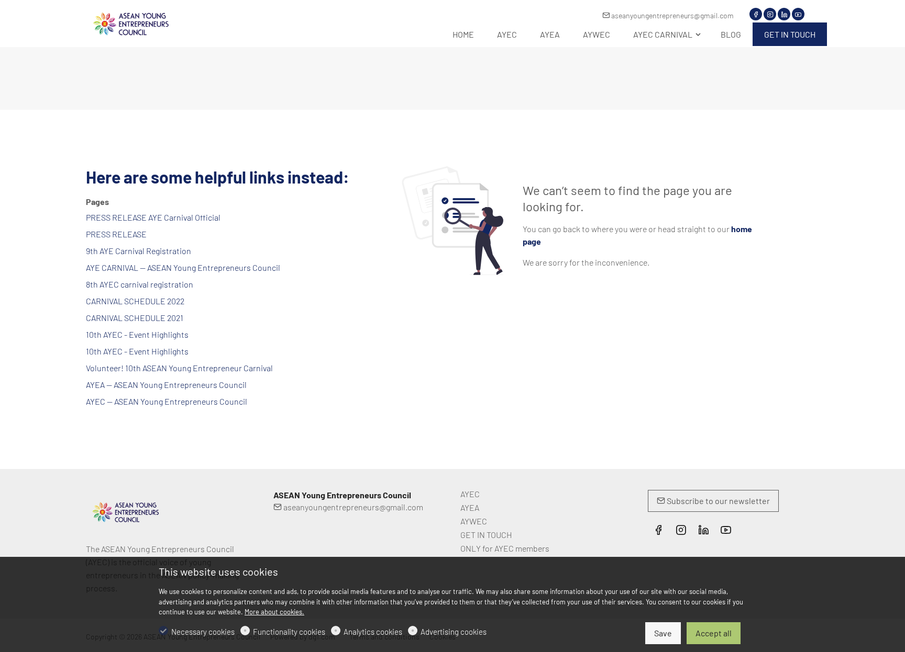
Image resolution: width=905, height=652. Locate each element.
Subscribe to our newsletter (717, 501)
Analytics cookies (373, 631)
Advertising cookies (454, 631)
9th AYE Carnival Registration (138, 251)
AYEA (469, 507)
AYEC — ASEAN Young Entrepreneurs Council (166, 401)
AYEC (470, 494)
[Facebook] (755, 14)
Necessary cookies (203, 631)
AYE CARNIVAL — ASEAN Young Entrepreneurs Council (183, 267)
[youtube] (798, 14)
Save (663, 633)
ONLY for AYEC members (504, 548)
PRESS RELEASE (116, 234)
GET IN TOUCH (486, 535)
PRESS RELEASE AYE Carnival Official (153, 217)
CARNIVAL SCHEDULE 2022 (135, 301)
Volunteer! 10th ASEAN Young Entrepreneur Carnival (179, 368)
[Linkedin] (784, 14)
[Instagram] (770, 14)
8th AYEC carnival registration (139, 284)
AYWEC (473, 521)
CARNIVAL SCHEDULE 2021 (134, 318)
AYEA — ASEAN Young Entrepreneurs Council (166, 385)
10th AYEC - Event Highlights (137, 334)
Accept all (714, 633)
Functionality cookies (289, 631)
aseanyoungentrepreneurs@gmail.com (672, 15)
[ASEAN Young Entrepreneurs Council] (130, 22)
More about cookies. (274, 612)
